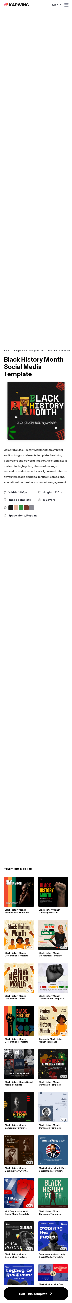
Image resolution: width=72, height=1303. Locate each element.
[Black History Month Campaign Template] (19, 1107)
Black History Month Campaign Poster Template (49, 911)
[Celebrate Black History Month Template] (53, 1021)
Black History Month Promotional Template (51, 997)
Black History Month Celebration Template (16, 954)
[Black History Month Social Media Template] (19, 1064)
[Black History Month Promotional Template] (53, 978)
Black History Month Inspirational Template (17, 911)
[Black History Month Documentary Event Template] (19, 1150)
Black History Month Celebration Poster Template (15, 997)
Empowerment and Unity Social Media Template (52, 1255)
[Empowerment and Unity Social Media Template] (53, 1236)
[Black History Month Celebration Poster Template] (19, 978)
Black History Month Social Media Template (19, 1083)
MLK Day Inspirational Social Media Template (17, 1212)
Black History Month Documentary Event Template (15, 1169)
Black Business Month (59, 350)
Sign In (56, 5)
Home (7, 350)
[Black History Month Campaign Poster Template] (53, 892)
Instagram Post (36, 350)
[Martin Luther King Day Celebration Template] (53, 1272)
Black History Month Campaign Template (16, 1126)
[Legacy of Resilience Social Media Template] (19, 1279)
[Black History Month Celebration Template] (19, 935)
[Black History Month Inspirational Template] (19, 892)
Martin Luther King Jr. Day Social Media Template (52, 1169)
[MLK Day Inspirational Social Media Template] (19, 1193)
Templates (19, 350)
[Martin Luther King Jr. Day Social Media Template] (53, 1150)
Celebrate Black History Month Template (51, 1040)
